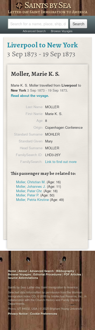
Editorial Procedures (47, 274)
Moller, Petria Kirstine (32, 199)
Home (12, 271)
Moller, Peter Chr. (29, 190)
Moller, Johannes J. (31, 186)
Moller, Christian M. (31, 181)
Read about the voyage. (30, 95)
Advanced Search (34, 31)
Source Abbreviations (23, 278)
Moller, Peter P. (27, 195)
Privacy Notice (18, 314)
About (22, 271)
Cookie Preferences (43, 314)
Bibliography (65, 271)
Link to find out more (61, 161)
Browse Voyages (62, 31)
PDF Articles (72, 274)
